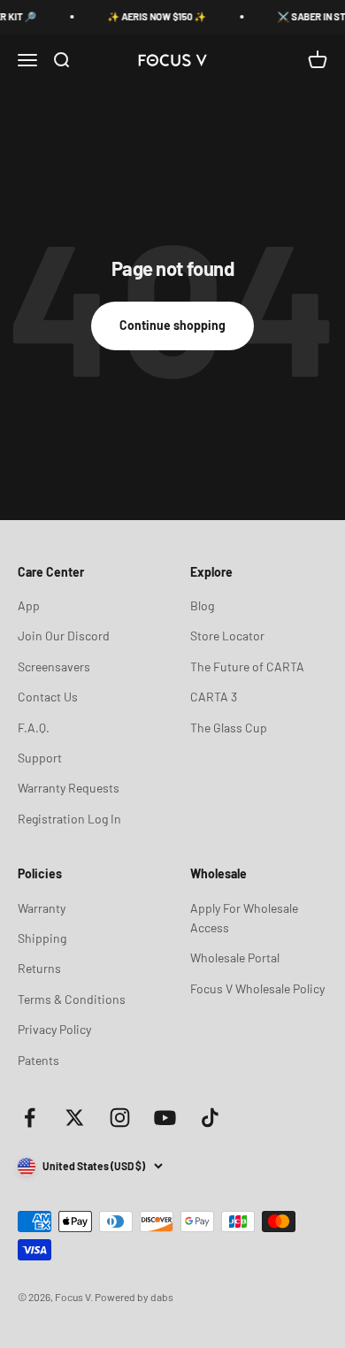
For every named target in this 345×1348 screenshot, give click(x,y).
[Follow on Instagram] (120, 1118)
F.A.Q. (34, 727)
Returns (39, 968)
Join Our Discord (64, 635)
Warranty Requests (68, 787)
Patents (38, 1060)
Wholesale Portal (235, 957)
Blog (202, 605)
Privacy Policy (54, 1029)
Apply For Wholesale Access (244, 917)
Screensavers (54, 666)
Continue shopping (172, 325)
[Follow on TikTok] (210, 1118)
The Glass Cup (228, 727)
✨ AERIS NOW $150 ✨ (153, 16)
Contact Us (48, 696)
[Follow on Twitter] (75, 1118)
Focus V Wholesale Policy (257, 988)
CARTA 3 (213, 696)
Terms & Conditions (72, 999)
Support (40, 757)
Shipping (42, 938)
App (29, 605)
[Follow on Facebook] (30, 1118)
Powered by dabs (134, 1297)
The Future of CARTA (247, 666)
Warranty (41, 907)
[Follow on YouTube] (165, 1118)
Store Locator (227, 635)
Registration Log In (69, 818)
